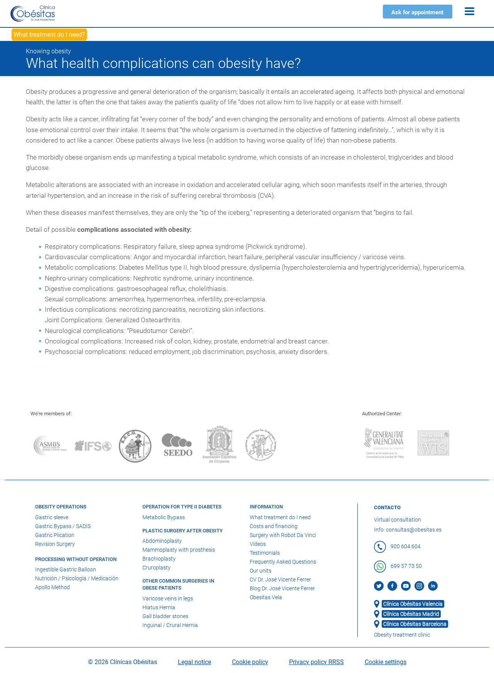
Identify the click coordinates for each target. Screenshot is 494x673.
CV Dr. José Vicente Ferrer (280, 579)
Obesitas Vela (266, 597)
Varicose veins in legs (167, 598)
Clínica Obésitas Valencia (413, 604)
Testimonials (265, 553)
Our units (260, 571)
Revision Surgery (55, 544)
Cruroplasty (156, 567)
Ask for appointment (417, 12)
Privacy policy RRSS (316, 662)
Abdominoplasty (162, 541)
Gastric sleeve (51, 517)
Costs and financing (274, 526)
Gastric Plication (54, 535)
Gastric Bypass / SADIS (63, 526)
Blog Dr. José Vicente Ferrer (282, 588)
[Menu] (469, 11)
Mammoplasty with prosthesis (178, 550)
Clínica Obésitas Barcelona (415, 624)
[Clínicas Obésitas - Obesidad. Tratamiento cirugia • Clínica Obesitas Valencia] (32, 13)
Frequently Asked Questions (283, 562)
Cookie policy (250, 662)
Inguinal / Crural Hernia (170, 625)
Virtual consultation (397, 520)
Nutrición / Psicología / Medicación (76, 578)
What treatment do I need (280, 517)
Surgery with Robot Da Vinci (283, 535)
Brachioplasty (159, 559)
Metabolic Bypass (163, 517)
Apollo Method (52, 587)
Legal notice (194, 662)
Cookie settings (385, 662)
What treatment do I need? (49, 34)
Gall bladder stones (165, 616)
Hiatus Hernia (158, 607)
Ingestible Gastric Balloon (65, 569)
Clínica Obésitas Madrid (411, 614)
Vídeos (258, 544)
